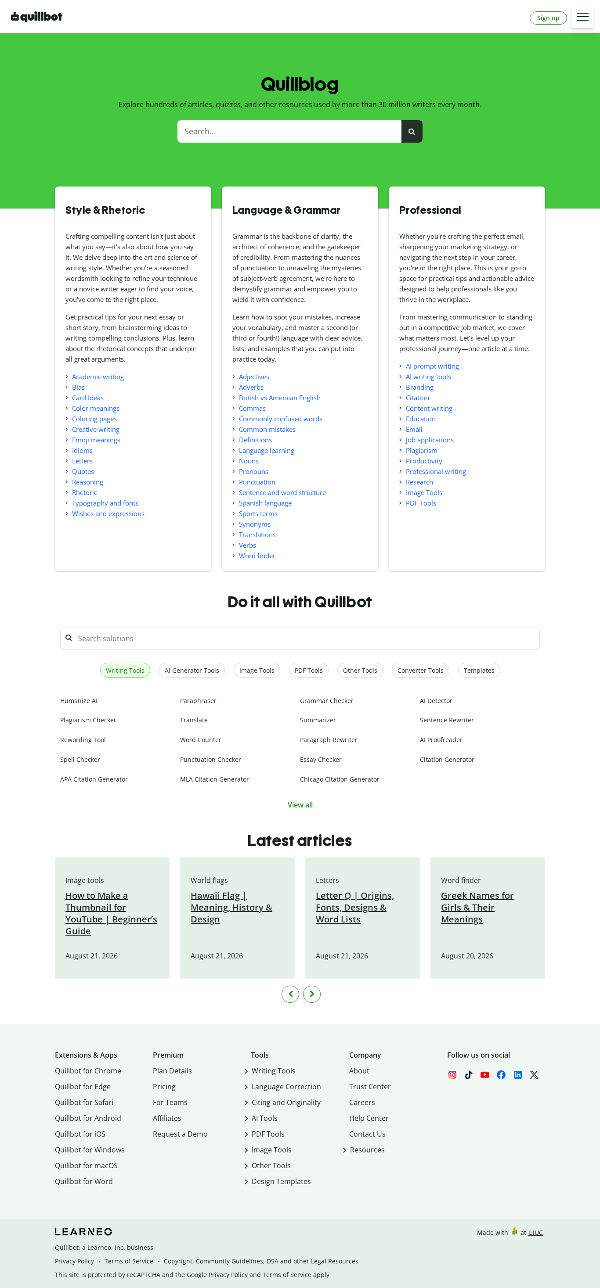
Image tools (84, 880)
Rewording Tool (83, 739)
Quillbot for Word (84, 1181)
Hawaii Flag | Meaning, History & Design (231, 907)
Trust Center (370, 1086)
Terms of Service (129, 1261)
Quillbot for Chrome (88, 1071)
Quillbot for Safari (84, 1102)
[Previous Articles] (290, 994)
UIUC (535, 1232)
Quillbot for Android (88, 1118)
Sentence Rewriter (447, 720)
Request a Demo (180, 1134)
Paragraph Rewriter (329, 739)
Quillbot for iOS (80, 1134)
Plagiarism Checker (88, 720)
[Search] (412, 131)
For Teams (170, 1102)
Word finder (461, 880)
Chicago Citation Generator (340, 779)
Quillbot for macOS (86, 1165)
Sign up (548, 18)
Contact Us (367, 1134)
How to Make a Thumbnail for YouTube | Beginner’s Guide (111, 913)
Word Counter (200, 739)
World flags (209, 880)
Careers (362, 1102)
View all (300, 805)
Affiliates (167, 1118)
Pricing (164, 1086)
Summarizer (318, 720)
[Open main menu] (582, 17)
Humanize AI (79, 700)
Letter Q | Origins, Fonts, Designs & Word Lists (355, 907)
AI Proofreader (441, 739)
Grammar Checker (327, 700)
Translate (194, 720)
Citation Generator (447, 759)
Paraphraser (198, 700)
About (359, 1071)
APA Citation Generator (94, 779)
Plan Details (172, 1071)
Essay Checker (321, 759)
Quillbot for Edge (83, 1086)
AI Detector (436, 700)
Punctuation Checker (210, 759)
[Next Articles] (312, 994)
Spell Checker (80, 759)
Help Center (369, 1118)
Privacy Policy (74, 1261)
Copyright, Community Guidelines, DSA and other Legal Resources (261, 1261)
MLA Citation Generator (214, 779)
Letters (327, 880)
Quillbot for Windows (90, 1150)
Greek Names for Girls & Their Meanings (477, 907)
